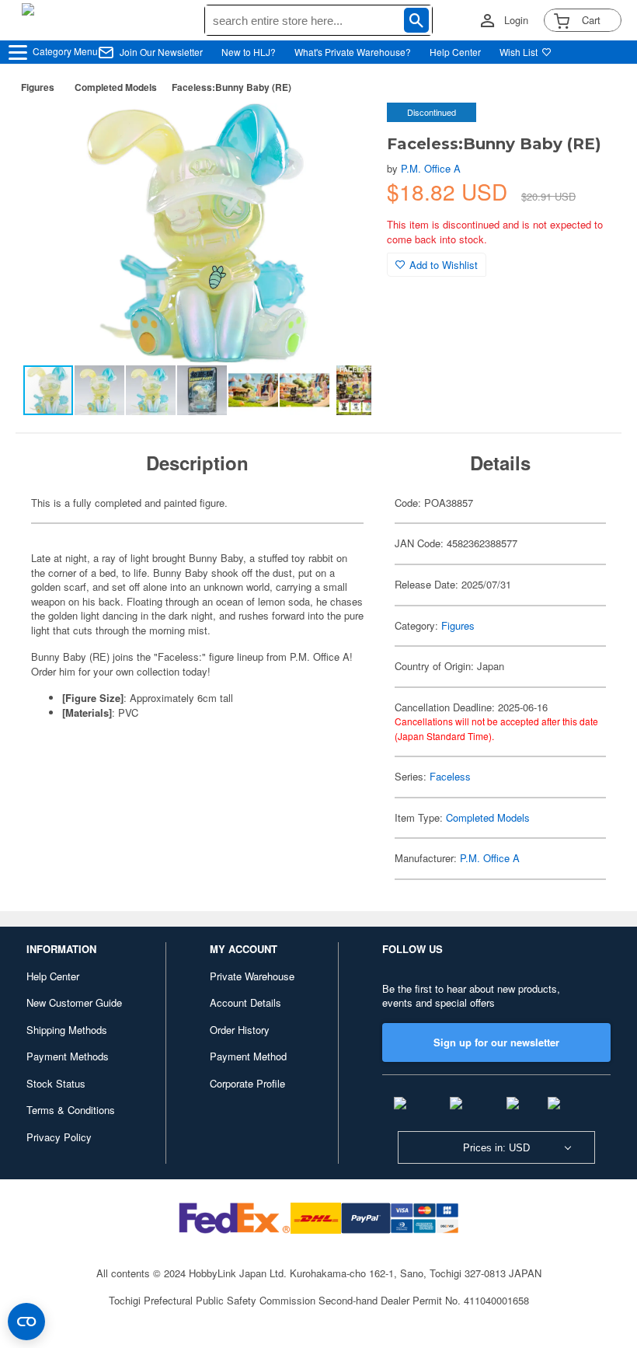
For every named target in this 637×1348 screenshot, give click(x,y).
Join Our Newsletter (161, 51)
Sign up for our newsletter (496, 1042)
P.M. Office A (431, 168)
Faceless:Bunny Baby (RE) (231, 87)
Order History (240, 1029)
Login (516, 20)
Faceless (450, 776)
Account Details (245, 1002)
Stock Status (55, 1083)
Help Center (455, 51)
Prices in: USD (496, 1148)
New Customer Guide (74, 1002)
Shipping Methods (66, 1029)
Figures (37, 87)
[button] (343, 130)
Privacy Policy (59, 1137)
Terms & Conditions (70, 1109)
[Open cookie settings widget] (26, 1321)
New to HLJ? (248, 51)
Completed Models (116, 87)
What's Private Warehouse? (352, 51)
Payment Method (248, 1056)
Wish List (519, 51)
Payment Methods (67, 1056)
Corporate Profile (247, 1083)
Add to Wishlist (443, 264)
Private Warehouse (252, 976)
